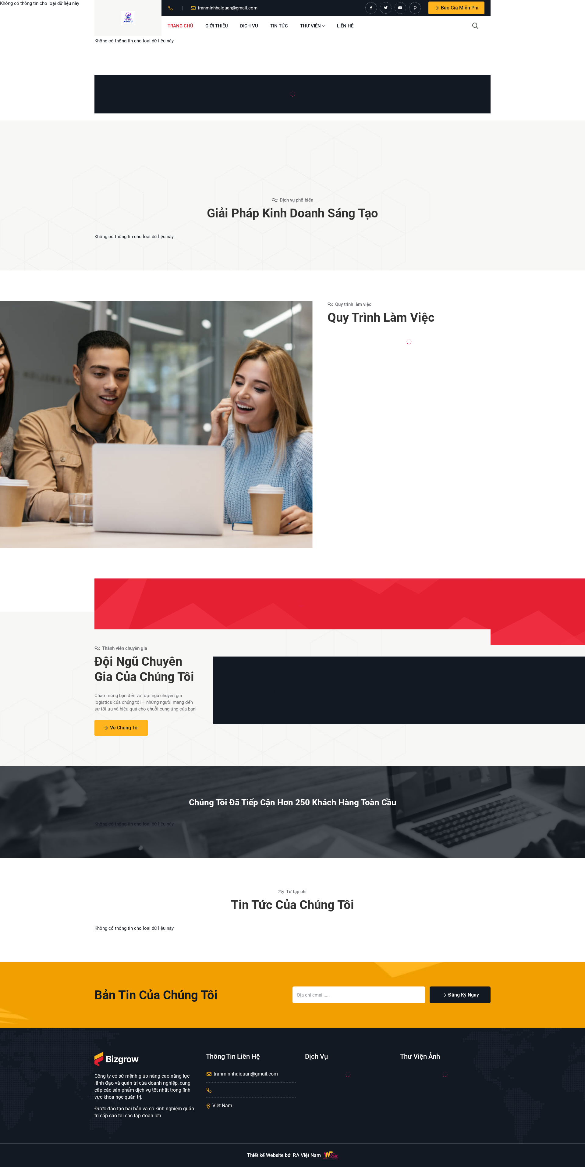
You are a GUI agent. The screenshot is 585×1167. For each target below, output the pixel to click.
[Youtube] (400, 7)
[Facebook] (371, 7)
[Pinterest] (415, 7)
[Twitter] (385, 7)
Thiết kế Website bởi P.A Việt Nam (284, 1155)
